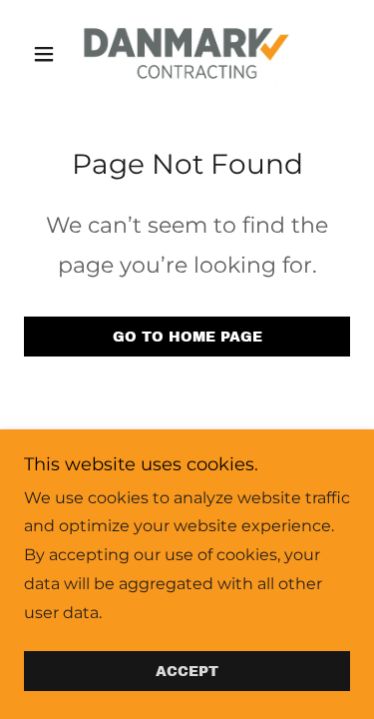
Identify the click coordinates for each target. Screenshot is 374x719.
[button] (48, 54)
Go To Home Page (187, 337)
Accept (187, 671)
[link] (186, 53)
